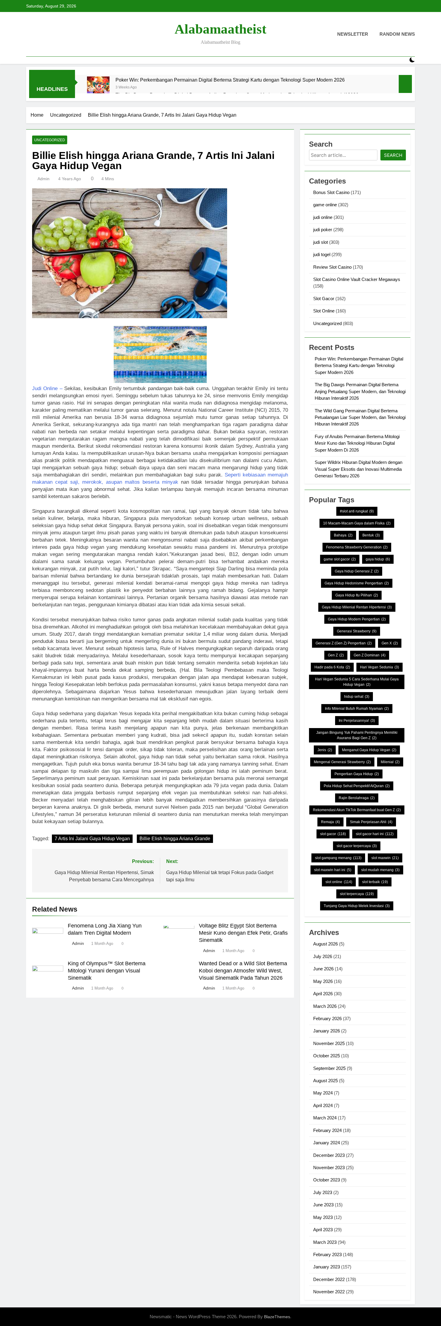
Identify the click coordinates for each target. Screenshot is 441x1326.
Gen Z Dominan (370, 655)
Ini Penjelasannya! (357, 720)
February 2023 (327, 1254)
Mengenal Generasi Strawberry (342, 762)
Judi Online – (47, 388)
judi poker (322, 229)
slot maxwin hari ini (332, 870)
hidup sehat (356, 696)
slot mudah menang (380, 870)
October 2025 (326, 1055)
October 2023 (326, 1179)
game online (325, 204)
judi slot (320, 242)
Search (393, 155)
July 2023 (322, 1192)
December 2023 (329, 1155)
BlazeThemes (277, 1316)
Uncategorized (49, 140)
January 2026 (326, 1030)
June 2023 (323, 1204)
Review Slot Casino (332, 267)
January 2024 (326, 1142)
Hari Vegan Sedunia (379, 667)
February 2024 (327, 1130)
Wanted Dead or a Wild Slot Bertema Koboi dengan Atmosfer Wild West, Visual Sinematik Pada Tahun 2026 (243, 970)
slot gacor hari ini (375, 834)
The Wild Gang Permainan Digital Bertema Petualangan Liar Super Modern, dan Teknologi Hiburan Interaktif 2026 (360, 417)
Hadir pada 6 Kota (332, 667)
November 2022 (329, 1291)
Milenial (390, 762)
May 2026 (323, 981)
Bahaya (343, 535)
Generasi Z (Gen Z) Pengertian (344, 643)
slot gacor (333, 834)
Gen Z (336, 655)
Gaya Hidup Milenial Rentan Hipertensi (357, 607)
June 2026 (323, 968)
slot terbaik (375, 882)
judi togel (321, 254)
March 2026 (325, 1006)
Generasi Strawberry (356, 631)
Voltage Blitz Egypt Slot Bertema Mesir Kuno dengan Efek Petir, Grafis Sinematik (243, 933)
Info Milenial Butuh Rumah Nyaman (357, 708)
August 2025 (325, 1080)
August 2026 (325, 943)
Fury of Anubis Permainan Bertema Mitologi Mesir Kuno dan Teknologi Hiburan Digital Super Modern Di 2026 (357, 443)
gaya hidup (378, 559)
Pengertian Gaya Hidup (356, 774)
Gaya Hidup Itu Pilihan (356, 595)
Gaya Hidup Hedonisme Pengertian (357, 583)
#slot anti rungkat (357, 511)
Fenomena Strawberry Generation (357, 547)
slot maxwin (385, 858)
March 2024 (325, 1117)
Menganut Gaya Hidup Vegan (369, 750)
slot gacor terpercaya (357, 846)
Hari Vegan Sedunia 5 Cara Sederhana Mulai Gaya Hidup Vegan (357, 682)
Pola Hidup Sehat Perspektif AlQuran (357, 786)
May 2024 (323, 1092)
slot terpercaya (357, 894)
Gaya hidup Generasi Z (357, 571)
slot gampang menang (338, 858)
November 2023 (329, 1167)
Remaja (330, 822)
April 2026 (323, 993)
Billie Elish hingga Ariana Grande (175, 838)
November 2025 (329, 1043)
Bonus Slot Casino (331, 192)
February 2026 (327, 1018)
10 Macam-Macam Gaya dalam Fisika (357, 523)
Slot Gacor (323, 298)
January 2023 (326, 1266)
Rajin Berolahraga (357, 798)
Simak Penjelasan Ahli (371, 822)
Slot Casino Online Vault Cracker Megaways (356, 279)
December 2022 (329, 1279)
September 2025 (329, 1068)
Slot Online (323, 310)
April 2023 (323, 1229)
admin (44, 178)
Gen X (390, 643)
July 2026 (322, 956)
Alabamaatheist (220, 29)
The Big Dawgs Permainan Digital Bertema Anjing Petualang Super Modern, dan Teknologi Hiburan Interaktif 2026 (360, 391)
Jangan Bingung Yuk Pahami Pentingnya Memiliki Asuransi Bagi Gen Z (357, 735)
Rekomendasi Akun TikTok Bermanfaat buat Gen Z (357, 810)
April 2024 (323, 1105)
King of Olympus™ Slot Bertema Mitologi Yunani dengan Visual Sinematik (107, 970)
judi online (322, 217)
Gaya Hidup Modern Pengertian (357, 619)
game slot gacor (340, 559)
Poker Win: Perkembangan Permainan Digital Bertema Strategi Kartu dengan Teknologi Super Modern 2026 (230, 79)
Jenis (324, 750)
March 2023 (325, 1242)
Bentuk (371, 535)
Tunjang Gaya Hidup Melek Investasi (357, 906)
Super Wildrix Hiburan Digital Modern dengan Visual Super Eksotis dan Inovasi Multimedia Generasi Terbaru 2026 (358, 469)
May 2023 (323, 1217)
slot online (339, 882)
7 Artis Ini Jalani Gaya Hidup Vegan (92, 838)
